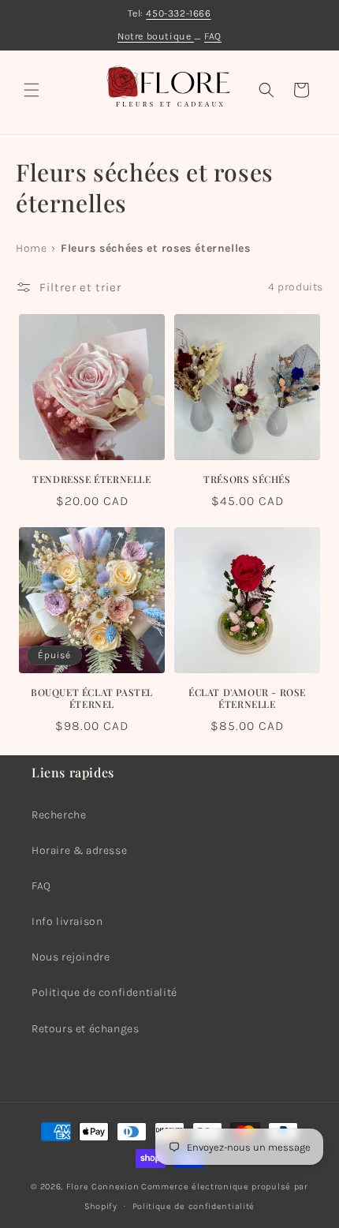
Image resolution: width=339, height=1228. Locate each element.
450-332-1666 (178, 13)
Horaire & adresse (79, 850)
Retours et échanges (85, 1028)
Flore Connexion (103, 1186)
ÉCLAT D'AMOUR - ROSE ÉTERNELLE (247, 699)
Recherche (59, 815)
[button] (31, 90)
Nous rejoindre (71, 957)
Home (31, 248)
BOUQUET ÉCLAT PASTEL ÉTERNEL (92, 699)
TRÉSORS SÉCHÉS (246, 479)
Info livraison (67, 921)
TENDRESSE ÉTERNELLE (91, 479)
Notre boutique (155, 36)
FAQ (213, 36)
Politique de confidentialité (104, 992)
